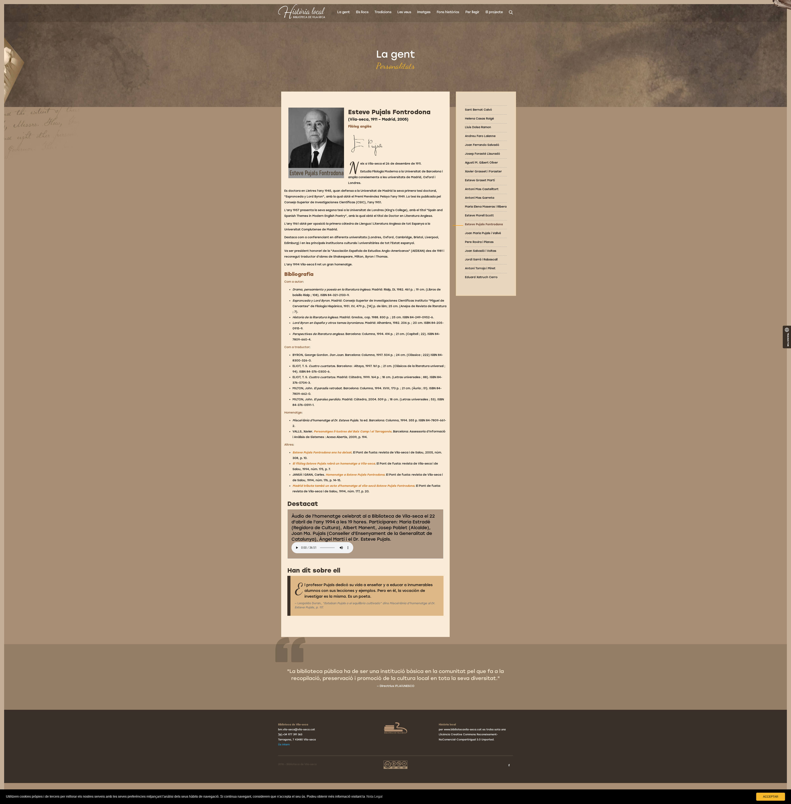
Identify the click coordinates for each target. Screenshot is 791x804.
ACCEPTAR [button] (770, 796)
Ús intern (284, 744)
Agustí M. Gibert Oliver (481, 162)
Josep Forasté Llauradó (482, 154)
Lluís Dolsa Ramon (478, 127)
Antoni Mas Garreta (479, 198)
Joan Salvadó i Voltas (480, 251)
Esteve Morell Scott (479, 215)
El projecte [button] (494, 12)
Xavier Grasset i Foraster (483, 171)
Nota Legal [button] (374, 796)
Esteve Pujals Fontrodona (484, 224)
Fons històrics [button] (448, 12)
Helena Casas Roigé (479, 118)
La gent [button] (343, 12)
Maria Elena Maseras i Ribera (486, 206)
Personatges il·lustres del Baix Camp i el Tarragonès (352, 431)
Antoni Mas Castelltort (481, 189)
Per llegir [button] (472, 12)
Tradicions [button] (382, 12)
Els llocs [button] (362, 12)
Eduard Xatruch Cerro (481, 277)
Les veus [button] (404, 12)
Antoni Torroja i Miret (480, 268)
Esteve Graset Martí (480, 180)
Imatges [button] (424, 12)
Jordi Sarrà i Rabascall (481, 259)
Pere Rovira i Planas (479, 242)
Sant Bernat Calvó (478, 110)
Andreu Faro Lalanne (480, 136)
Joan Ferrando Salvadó (482, 145)
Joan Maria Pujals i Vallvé (483, 233)
